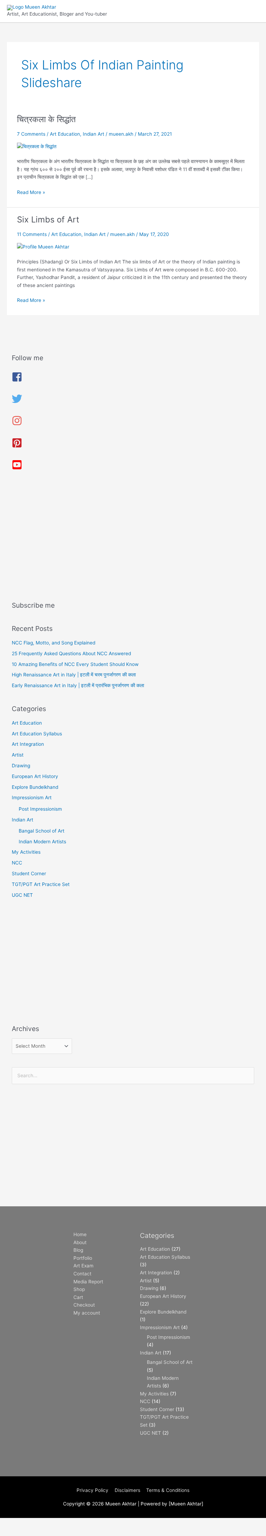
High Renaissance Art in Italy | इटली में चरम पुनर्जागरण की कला (74, 674)
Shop (79, 1289)
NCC (17, 863)
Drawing (21, 765)
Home (80, 1234)
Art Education (65, 134)
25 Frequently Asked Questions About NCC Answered (71, 653)
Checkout (84, 1305)
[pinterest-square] (17, 446)
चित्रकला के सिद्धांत (46, 119)
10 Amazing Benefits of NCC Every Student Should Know (75, 664)
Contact (82, 1273)
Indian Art (93, 134)
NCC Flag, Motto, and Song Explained (53, 642)
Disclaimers (127, 1490)
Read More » (31, 191)
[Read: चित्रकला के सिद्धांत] (36, 146)
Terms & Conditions (167, 1490)
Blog (78, 1250)
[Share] (72, 1523)
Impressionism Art (32, 797)
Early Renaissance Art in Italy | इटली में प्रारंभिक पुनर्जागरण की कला (78, 685)
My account (86, 1313)
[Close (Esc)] (101, 1523)
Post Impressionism (40, 809)
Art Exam (83, 1265)
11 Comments (32, 234)
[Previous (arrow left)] (14, 1532)
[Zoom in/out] (14, 1523)
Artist (18, 755)
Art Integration (28, 744)
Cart (78, 1297)
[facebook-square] (17, 380)
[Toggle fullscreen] (43, 1523)
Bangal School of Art (41, 831)
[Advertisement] (133, 538)
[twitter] (17, 402)
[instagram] (17, 424)
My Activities (26, 852)
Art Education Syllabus (37, 733)
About (80, 1242)
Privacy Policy (92, 1490)
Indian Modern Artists (42, 841)
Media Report (88, 1281)
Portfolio (82, 1258)
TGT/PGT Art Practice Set (41, 884)
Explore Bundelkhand (35, 787)
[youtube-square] (17, 468)
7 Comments (31, 134)
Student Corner (29, 873)
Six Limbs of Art (48, 219)
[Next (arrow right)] (43, 1532)
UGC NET (22, 895)
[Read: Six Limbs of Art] (43, 246)
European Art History (35, 776)
